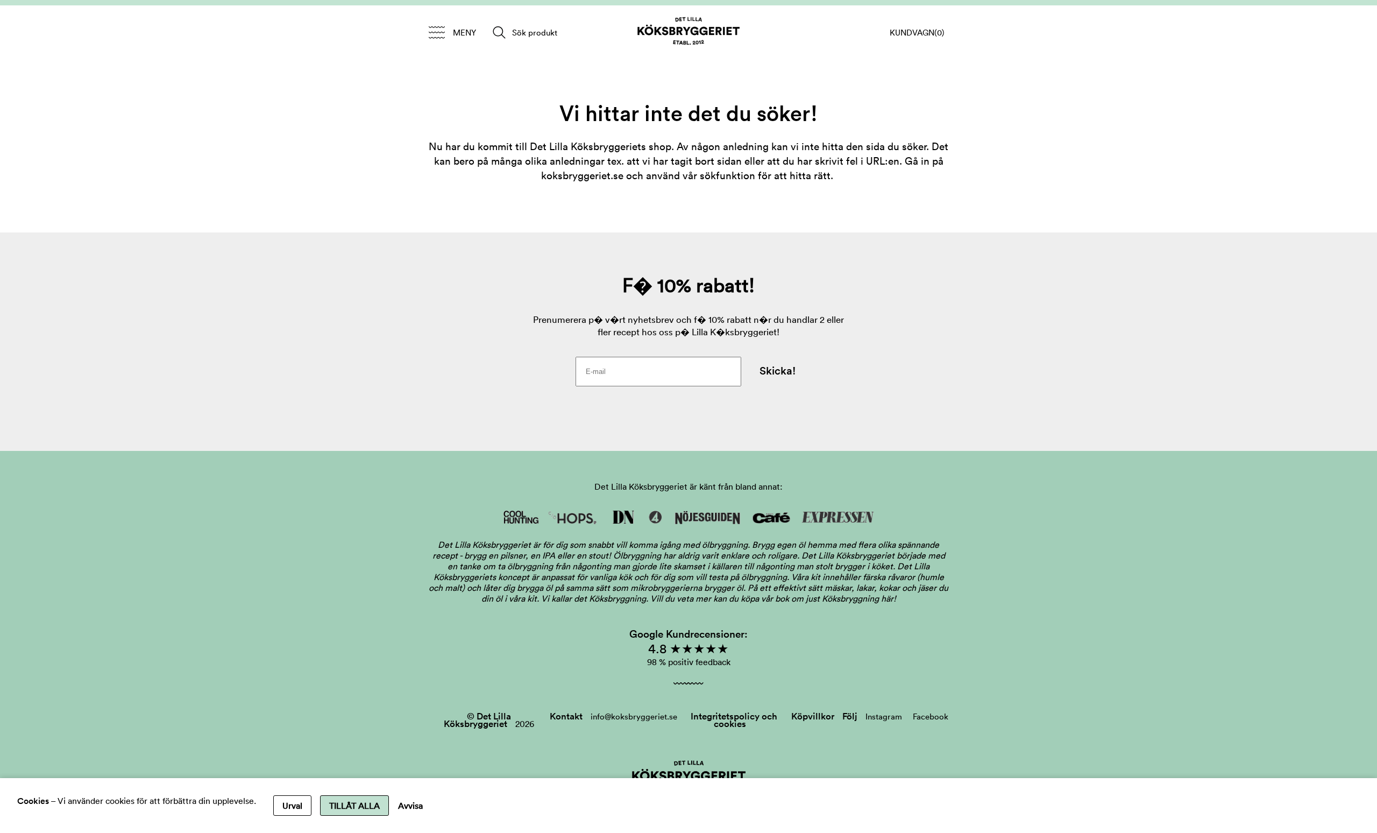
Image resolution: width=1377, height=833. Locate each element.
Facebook (930, 716)
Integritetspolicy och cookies (734, 720)
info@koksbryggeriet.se (634, 716)
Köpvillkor (812, 716)
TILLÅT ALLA (354, 805)
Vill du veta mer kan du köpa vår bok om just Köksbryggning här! (773, 598)
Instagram (883, 716)
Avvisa (410, 805)
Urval (292, 805)
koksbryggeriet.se (582, 175)
